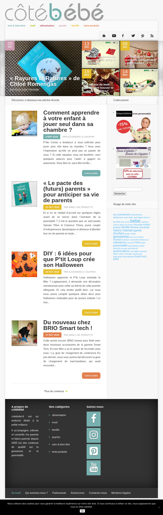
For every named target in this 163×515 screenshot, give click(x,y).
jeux (131, 237)
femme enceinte (139, 227)
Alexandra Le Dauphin (80, 136)
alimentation (47, 25)
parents (117, 248)
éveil (32, 25)
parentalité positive (136, 246)
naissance (119, 242)
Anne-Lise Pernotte (27, 89)
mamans (126, 240)
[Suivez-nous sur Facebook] (123, 36)
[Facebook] (94, 419)
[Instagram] (94, 435)
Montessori (144, 240)
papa (143, 243)
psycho (63, 25)
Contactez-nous (98, 493)
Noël (137, 242)
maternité (134, 240)
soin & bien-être (16, 25)
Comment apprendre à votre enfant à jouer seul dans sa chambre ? (71, 121)
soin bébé (134, 251)
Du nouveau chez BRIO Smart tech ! (67, 325)
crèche (116, 225)
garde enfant (130, 234)
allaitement (118, 217)
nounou (130, 242)
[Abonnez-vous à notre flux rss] (152, 36)
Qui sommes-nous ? (36, 493)
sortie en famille (125, 254)
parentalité (120, 245)
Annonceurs (77, 493)
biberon (146, 217)
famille (75, 25)
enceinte (138, 224)
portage (124, 248)
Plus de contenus (54, 391)
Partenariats (59, 493)
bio (114, 222)
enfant (146, 224)
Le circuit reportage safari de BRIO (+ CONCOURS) (138, 88)
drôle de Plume (126, 225)
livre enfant (138, 237)
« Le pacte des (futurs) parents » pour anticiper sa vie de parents (71, 191)
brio (118, 221)
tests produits (91, 25)
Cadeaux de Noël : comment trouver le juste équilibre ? (100, 88)
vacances (137, 254)
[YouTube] (94, 467)
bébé (135, 221)
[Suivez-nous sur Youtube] (114, 36)
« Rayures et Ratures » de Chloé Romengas (45, 81)
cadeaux (145, 222)
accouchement (122, 214)
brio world (125, 222)
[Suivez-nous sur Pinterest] (143, 36)
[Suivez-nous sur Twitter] (133, 36)
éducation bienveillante (123, 256)
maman (117, 239)
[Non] (159, 507)
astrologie (138, 217)
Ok (82, 511)
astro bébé (128, 217)
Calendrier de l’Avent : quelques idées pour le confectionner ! (140, 60)
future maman (123, 230)
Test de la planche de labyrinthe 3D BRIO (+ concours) (101, 60)
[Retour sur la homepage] (104, 36)
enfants (117, 227)
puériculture (121, 251)
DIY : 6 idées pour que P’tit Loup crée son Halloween (69, 259)
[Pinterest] (94, 451)
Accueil (16, 493)
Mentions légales (121, 493)
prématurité (133, 248)
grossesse (121, 237)
